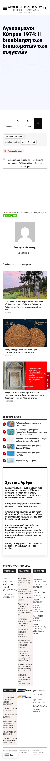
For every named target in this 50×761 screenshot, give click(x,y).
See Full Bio (23, 252)
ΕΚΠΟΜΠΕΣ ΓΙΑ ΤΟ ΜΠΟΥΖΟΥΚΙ (10, 709)
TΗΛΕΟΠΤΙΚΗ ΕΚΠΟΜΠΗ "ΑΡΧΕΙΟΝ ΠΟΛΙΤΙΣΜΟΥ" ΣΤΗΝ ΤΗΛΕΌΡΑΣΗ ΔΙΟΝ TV (25, 609)
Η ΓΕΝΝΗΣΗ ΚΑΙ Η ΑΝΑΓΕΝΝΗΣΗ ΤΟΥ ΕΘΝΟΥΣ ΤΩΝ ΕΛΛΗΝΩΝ (25, 643)
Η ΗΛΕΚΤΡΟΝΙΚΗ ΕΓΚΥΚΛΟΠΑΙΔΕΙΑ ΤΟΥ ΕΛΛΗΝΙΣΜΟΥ (25, 11)
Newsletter (48, 380)
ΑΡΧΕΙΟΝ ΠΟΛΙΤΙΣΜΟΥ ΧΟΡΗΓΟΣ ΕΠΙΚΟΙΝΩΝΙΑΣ (38, 608)
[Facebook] (34, 694)
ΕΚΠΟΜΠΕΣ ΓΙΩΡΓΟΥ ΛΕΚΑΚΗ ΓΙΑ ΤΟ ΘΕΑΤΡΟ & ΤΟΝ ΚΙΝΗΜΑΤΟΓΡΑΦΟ (24, 679)
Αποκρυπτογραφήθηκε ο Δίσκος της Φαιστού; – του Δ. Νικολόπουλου (23, 504)
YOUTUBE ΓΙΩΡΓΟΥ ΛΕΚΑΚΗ (25, 598)
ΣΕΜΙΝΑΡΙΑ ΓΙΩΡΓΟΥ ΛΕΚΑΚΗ (39, 591)
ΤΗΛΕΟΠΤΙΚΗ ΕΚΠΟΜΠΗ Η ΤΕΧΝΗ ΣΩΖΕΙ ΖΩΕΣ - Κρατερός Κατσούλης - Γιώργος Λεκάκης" (25, 655)
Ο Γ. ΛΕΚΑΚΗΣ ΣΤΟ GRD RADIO (10, 733)
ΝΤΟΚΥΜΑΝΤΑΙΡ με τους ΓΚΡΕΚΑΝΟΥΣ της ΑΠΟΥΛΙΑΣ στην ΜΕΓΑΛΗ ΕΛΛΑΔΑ (25, 667)
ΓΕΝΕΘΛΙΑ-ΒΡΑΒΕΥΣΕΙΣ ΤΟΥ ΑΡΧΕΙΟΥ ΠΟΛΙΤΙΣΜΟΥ (39, 598)
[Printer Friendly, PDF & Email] (10, 217)
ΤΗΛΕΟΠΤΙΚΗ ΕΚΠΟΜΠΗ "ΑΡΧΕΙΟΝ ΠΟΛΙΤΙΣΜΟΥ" (23, 633)
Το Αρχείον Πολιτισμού (36, 710)
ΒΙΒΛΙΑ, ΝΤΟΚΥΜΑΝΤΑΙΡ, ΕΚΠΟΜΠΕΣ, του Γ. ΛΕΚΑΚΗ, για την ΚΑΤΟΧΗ (39, 628)
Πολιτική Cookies (39, 703)
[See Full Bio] (30, 253)
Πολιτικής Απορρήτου (40, 706)
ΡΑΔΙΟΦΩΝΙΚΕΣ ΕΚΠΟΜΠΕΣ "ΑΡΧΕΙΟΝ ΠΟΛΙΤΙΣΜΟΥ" (8, 700)
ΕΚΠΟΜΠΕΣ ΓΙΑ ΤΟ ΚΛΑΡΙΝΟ (10, 716)
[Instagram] (36, 694)
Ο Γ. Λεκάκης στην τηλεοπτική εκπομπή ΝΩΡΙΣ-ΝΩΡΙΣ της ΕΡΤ (24, 581)
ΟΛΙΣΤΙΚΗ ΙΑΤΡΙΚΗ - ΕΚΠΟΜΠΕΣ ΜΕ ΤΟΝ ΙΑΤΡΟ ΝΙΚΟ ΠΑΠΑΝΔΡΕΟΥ (9, 724)
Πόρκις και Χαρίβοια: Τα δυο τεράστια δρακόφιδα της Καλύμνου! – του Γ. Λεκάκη (23, 546)
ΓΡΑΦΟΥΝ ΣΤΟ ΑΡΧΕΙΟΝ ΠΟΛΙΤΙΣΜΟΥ (38, 618)
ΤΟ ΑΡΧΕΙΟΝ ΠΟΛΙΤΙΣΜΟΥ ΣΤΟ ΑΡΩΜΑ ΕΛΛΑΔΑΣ (24, 591)
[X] (39, 694)
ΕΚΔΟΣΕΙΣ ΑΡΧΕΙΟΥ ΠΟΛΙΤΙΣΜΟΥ (40, 586)
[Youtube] (41, 694)
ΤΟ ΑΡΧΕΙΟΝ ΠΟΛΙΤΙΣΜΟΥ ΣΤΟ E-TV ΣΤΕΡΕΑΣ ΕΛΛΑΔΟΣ (24, 622)
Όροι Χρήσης (37, 699)
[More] (38, 123)
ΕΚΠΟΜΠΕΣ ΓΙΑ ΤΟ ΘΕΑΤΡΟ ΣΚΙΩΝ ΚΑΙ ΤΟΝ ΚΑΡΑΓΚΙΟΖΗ (10, 740)
